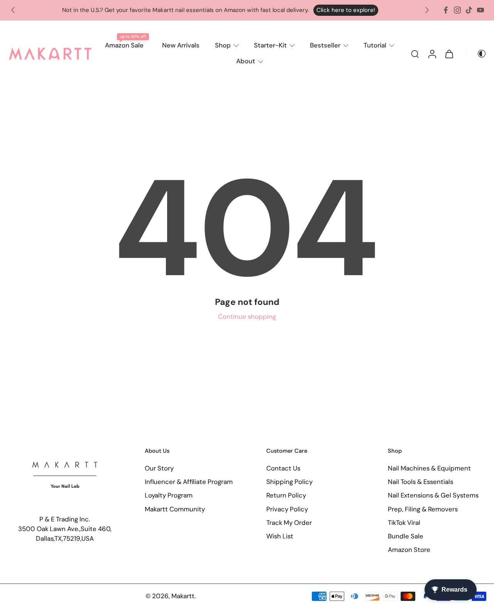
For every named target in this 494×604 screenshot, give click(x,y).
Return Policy (286, 495)
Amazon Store (409, 549)
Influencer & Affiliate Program (189, 482)
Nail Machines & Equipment (429, 468)
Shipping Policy (289, 482)
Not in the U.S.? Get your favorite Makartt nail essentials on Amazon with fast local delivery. (185, 10)
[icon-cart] (448, 54)
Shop (223, 45)
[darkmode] (476, 53)
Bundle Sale (405, 536)
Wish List (279, 536)
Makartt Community (175, 509)
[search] (414, 53)
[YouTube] (480, 10)
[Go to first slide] (427, 10)
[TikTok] (469, 10)
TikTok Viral (404, 522)
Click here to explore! (345, 10)
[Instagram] (457, 10)
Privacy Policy (287, 509)
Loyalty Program (169, 495)
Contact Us (283, 468)
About (245, 61)
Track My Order (289, 522)
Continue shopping (247, 316)
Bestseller (325, 45)
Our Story (159, 468)
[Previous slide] (13, 10)
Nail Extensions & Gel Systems (433, 495)
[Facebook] (446, 10)
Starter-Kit (270, 45)
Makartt (183, 596)
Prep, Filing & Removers (423, 509)
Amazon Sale (124, 45)
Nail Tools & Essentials (420, 482)
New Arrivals (181, 45)
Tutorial (375, 45)
